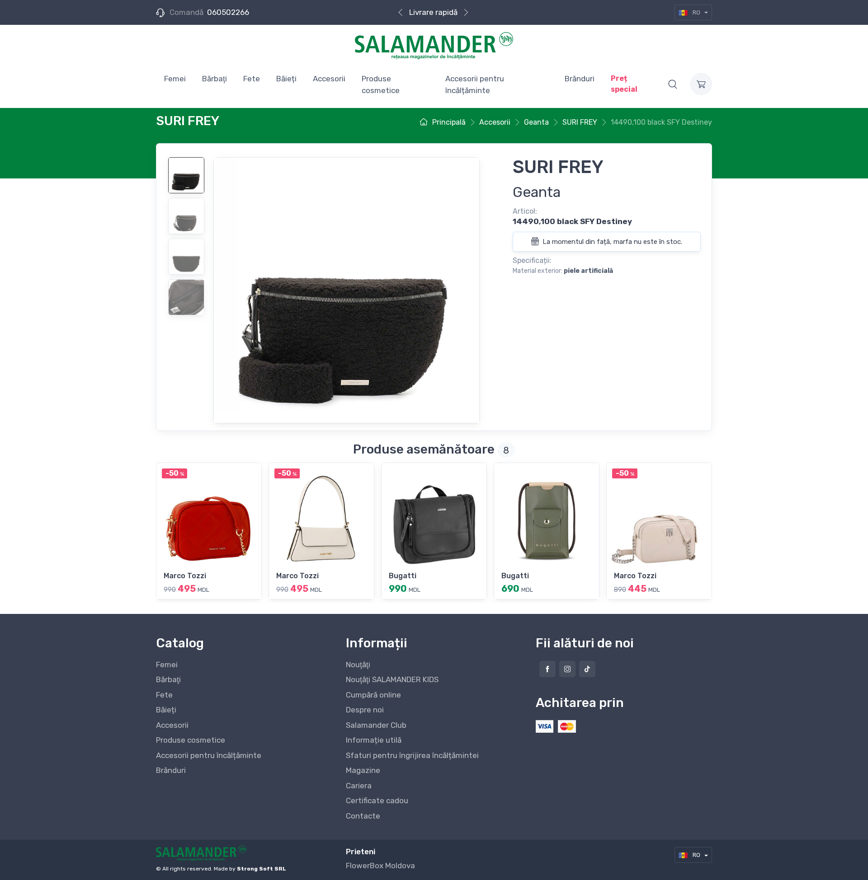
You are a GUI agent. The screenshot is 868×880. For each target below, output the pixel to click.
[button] (672, 84)
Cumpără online (373, 694)
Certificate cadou (377, 800)
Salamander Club (376, 725)
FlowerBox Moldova (380, 865)
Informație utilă (373, 739)
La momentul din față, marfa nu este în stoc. (611, 242)
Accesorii (172, 725)
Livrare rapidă (433, 12)
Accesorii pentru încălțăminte (208, 755)
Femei (167, 664)
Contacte (363, 815)
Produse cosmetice (190, 739)
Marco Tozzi (185, 575)
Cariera (359, 785)
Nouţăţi (358, 664)
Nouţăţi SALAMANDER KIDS (392, 679)
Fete (164, 694)
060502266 (228, 12)
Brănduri (171, 770)
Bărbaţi (168, 679)
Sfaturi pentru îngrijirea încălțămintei (412, 755)
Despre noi (365, 709)
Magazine (363, 770)
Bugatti (402, 575)
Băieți (166, 709)
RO (696, 12)
